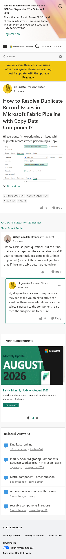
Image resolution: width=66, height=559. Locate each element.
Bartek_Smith (36, 481)
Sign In (57, 46)
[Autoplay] (29, 418)
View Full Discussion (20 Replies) (23, 222)
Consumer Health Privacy (17, 552)
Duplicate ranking (21, 444)
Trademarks (9, 542)
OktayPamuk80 (21, 237)
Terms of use (54, 535)
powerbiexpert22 (38, 510)
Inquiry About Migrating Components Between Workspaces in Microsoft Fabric (35, 460)
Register (46, 46)
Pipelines (11, 56)
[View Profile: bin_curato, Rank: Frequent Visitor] (7, 88)
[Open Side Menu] (5, 46)
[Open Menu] (60, 56)
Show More (13, 186)
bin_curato (20, 87)
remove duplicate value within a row (33, 491)
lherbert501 (36, 449)
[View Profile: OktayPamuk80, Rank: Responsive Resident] (7, 239)
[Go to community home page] (21, 47)
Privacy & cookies (34, 535)
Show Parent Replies (12, 228)
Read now (28, 77)
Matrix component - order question (32, 477)
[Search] (37, 46)
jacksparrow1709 (34, 467)
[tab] (33, 418)
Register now (12, 34)
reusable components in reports (30, 505)
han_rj (32, 496)
